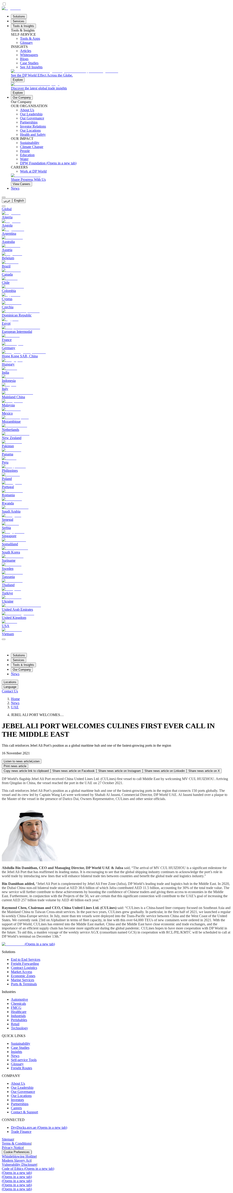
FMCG (16, 1008)
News (15, 188)
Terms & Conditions (16, 1143)
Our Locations (21, 1096)
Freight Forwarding (25, 964)
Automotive (19, 999)
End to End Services (25, 959)
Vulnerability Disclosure (19, 1164)
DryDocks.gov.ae (39, 1127)
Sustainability (20, 1043)
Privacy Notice (12, 1147)
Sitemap (7, 1139)
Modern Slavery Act (16, 1160)
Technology (19, 1028)
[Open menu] (3, 639)
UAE (15, 707)
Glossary (17, 1064)
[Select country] (3, 206)
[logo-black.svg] (11, 8)
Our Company (22, 97)
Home (15, 699)
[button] (21, 761)
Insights (16, 1052)
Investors (17, 1100)
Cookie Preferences (17, 1152)
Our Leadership (22, 1087)
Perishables (19, 1020)
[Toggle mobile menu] (3, 638)
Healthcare (18, 1012)
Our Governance (23, 1092)
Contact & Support (24, 1112)
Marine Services (22, 980)
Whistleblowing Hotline (19, 1156)
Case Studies (20, 1048)
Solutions (19, 16)
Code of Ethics (28, 1169)
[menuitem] (7, 200)
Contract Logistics (24, 968)
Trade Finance (21, 1132)
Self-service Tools (24, 1060)
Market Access (21, 972)
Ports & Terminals (24, 984)
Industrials (18, 1016)
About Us (18, 1083)
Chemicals (18, 1003)
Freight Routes (21, 1068)
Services (18, 21)
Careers (16, 1108)
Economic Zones (23, 976)
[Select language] (3, 197)
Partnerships (19, 1104)
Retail (15, 1024)
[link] (121, 75)
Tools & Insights (23, 26)
